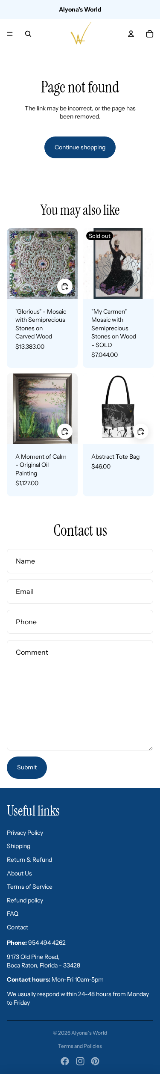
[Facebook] (65, 1061)
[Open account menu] (131, 33)
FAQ (12, 913)
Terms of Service (29, 886)
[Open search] (28, 33)
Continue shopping (80, 147)
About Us (19, 873)
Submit (27, 767)
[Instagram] (80, 1061)
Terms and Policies (80, 1046)
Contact (17, 927)
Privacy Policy (25, 833)
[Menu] (10, 34)
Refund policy (25, 900)
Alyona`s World (89, 1032)
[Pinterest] (95, 1061)
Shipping (18, 846)
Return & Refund (29, 859)
